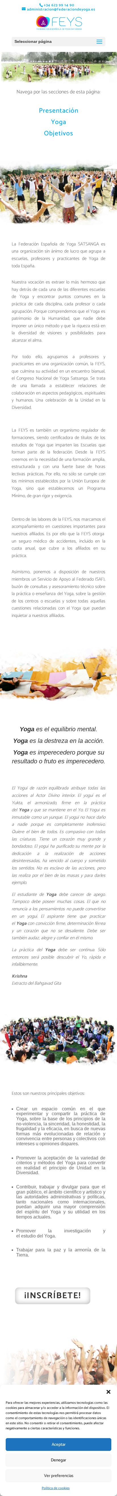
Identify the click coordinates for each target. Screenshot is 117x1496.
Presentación (58, 111)
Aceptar (59, 1444)
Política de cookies (56, 1488)
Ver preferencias (58, 1475)
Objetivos (58, 133)
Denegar (58, 1460)
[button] (108, 1392)
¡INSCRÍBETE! (52, 1296)
